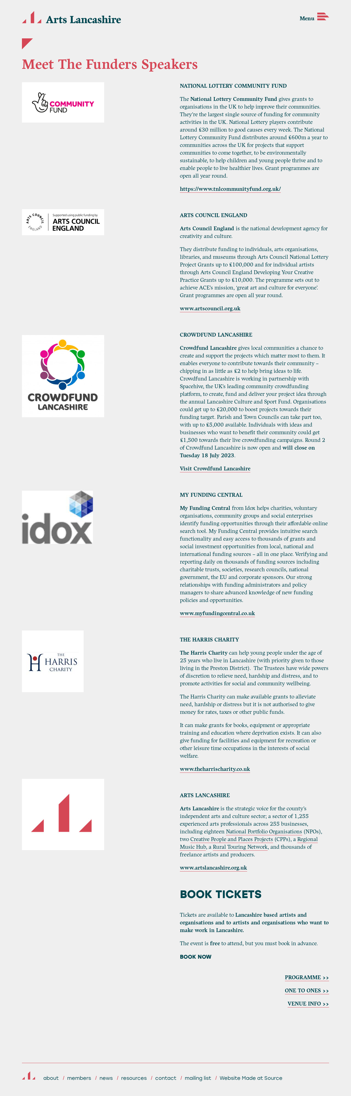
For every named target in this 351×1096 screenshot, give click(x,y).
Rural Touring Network (240, 847)
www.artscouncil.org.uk (210, 308)
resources (134, 1078)
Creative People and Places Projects (231, 839)
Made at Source (262, 1078)
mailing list (198, 1078)
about (51, 1078)
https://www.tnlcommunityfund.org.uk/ (230, 189)
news (106, 1078)
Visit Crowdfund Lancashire (215, 468)
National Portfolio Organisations (264, 831)
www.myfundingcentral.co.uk (217, 613)
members (79, 1078)
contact (165, 1078)
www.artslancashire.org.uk (213, 867)
